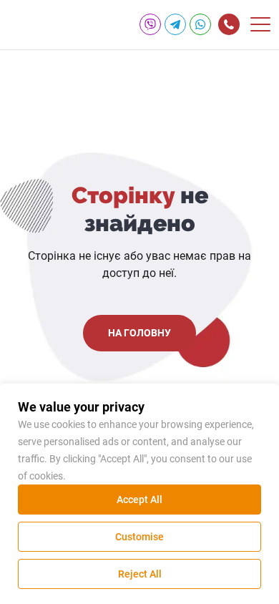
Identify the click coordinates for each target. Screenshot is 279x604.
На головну (139, 332)
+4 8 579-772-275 (229, 24)
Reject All (140, 574)
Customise (139, 536)
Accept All (139, 499)
